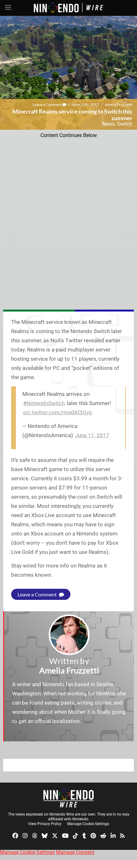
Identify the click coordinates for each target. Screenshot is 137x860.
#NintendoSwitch (44, 403)
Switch (124, 124)
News (108, 124)
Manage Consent (75, 852)
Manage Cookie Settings (88, 824)
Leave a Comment (47, 104)
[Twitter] (55, 835)
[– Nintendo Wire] (68, 798)
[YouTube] (65, 835)
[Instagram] (25, 835)
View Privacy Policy (44, 824)
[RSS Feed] (122, 835)
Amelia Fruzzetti (118, 104)
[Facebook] (15, 835)
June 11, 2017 (92, 435)
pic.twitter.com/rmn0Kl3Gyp (57, 412)
